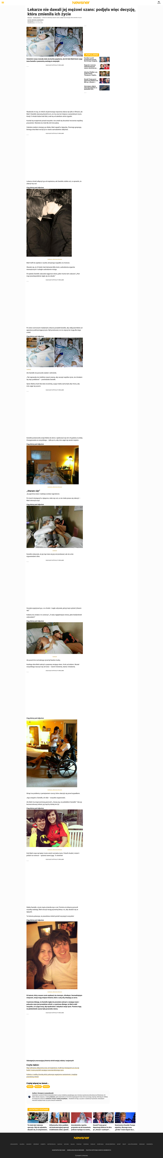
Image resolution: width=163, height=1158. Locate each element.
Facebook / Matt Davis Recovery (54, 259)
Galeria (22, 1144)
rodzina (46, 1087)
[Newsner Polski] (81, 2)
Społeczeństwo (37, 17)
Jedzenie (36, 1144)
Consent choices (81, 1155)
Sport (119, 1144)
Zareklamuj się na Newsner (75, 1150)
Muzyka (59, 1144)
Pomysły (79, 1144)
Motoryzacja (51, 1144)
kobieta (30, 1087)
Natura (66, 1144)
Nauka (73, 1144)
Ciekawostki (14, 1144)
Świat (124, 1144)
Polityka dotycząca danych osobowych (98, 1150)
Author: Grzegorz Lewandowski (35, 20)
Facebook (28, 369)
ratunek (38, 1087)
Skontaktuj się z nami (58, 1150)
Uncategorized (132, 1144)
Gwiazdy (28, 1144)
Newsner (30, 17)
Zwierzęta (150, 1144)
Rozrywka (100, 1144)
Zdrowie (142, 1144)
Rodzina (86, 1144)
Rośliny (93, 1144)
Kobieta (43, 1144)
